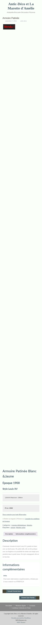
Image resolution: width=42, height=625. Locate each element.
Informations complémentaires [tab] (26, 534)
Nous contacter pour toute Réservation (14, 514)
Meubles (29, 525)
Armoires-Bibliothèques (18, 525)
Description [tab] (9, 534)
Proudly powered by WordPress (21, 618)
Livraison (32, 605)
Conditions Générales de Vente (21, 608)
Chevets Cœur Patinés (27, 597)
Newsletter (8, 605)
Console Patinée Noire (14, 591)
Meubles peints (20, 527)
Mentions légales (21, 605)
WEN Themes (21, 622)
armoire (13, 527)
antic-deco (23, 21)
